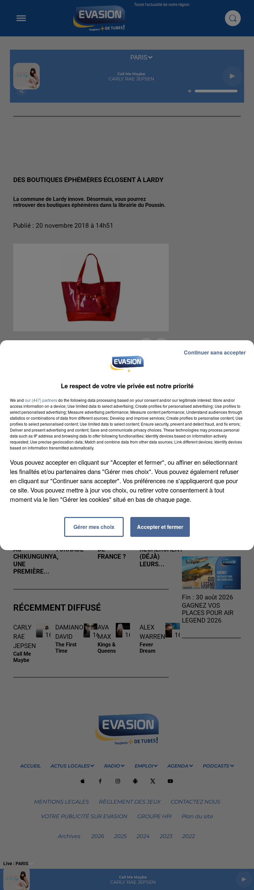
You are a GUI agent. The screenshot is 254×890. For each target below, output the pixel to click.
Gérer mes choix (93, 527)
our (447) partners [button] (41, 400)
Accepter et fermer (160, 527)
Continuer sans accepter (215, 352)
